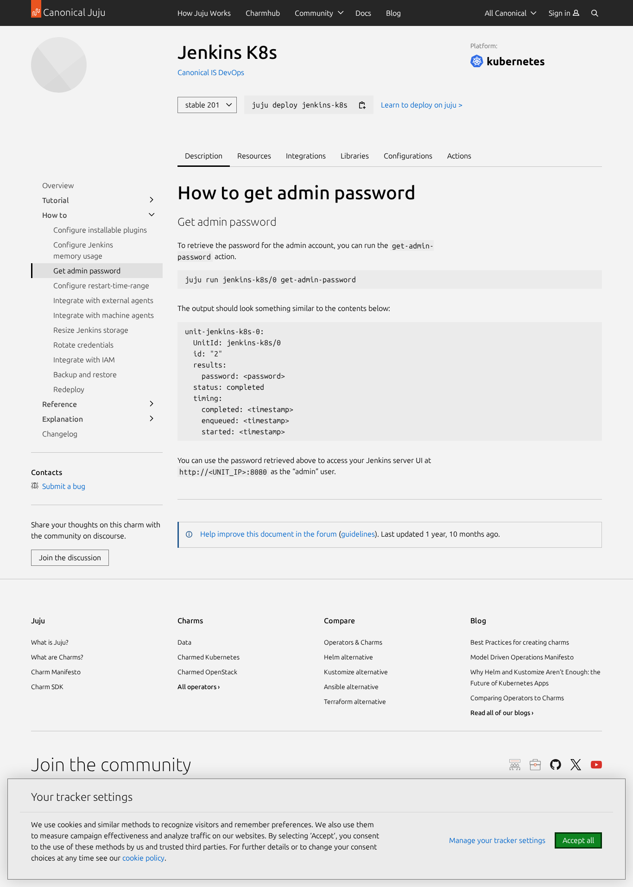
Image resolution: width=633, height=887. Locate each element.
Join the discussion (70, 557)
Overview (58, 185)
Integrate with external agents (103, 300)
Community (314, 13)
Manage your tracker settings (497, 840)
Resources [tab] (254, 156)
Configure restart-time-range (101, 285)
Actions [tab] (459, 156)
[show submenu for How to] (151, 215)
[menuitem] (564, 13)
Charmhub (263, 13)
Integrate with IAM (84, 359)
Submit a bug (61, 486)
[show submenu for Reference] (151, 404)
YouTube (596, 764)
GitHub (555, 764)
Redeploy (68, 389)
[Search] (594, 13)
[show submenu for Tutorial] (151, 200)
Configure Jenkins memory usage (83, 250)
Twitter (576, 764)
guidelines (358, 534)
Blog (393, 13)
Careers (535, 764)
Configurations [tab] (408, 156)
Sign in (560, 13)
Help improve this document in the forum (268, 534)
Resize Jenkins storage (90, 330)
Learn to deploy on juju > (421, 105)
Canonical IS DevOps (210, 72)
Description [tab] (203, 156)
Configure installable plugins (100, 230)
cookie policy (143, 858)
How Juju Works (204, 13)
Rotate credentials (83, 345)
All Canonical (505, 13)
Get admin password (86, 270)
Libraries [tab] (355, 156)
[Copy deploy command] (362, 105)
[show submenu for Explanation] (151, 419)
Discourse (514, 764)
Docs (363, 13)
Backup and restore (85, 374)
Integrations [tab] (306, 156)
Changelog (59, 434)
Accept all (578, 840)
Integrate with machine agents (103, 315)
